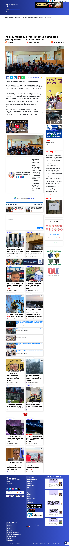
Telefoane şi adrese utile (13, 532)
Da (47, 144)
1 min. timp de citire (34, 42)
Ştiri (28, 487)
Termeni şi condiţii (12, 536)
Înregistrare (65, 1)
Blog (28, 493)
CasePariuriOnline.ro (32, 522)
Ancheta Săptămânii (32, 479)
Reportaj (29, 489)
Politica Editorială (31, 498)
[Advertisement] (34, 27)
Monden (29, 494)
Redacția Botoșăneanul (23, 172)
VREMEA (54, 242)
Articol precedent (12, 204)
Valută (47, 238)
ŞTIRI (7, 11)
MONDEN (22, 11)
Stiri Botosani (11, 17)
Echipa (28, 500)
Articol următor (38, 204)
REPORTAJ (17, 11)
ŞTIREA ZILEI (46, 11)
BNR (52, 238)
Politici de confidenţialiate (14, 534)
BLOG (26, 11)
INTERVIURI (11, 11)
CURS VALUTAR (54, 234)
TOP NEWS (30, 11)
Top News (29, 483)
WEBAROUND (55, 543)
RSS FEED (10, 538)
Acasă (6, 17)
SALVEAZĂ (39, 228)
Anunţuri (9, 530)
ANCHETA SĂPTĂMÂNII (38, 11)
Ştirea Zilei (29, 481)
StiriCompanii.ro (38, 524)
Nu (47, 146)
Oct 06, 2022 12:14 (58, 42)
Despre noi (10, 525)
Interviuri (29, 491)
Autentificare (59, 1)
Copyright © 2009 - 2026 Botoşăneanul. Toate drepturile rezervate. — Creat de (34, 543)
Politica (8, 358)
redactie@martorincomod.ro (11, 485)
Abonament (10, 540)
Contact (9, 529)
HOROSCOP (54, 221)
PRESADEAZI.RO (38, 522)
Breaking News (30, 485)
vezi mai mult (49, 195)
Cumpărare (56, 238)
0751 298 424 (9, 483)
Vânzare (60, 238)
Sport (28, 293)
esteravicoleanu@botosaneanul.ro (23, 174)
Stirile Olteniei (37, 525)
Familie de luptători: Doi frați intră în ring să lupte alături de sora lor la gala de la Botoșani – (17, 208)
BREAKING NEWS (53, 11)
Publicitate (10, 527)
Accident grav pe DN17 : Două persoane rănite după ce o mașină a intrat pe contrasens (29, 328)
